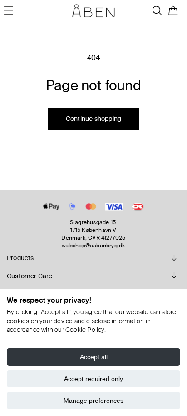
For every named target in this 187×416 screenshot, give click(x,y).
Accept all (94, 357)
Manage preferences (93, 400)
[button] (157, 10)
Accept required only (93, 378)
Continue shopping (93, 119)
